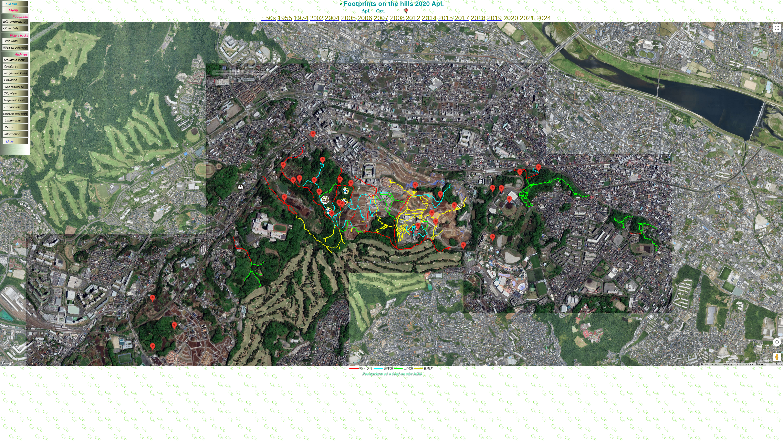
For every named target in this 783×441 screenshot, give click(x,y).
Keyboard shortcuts (710, 364)
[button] (313, 134)
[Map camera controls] (777, 342)
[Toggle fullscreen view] (777, 28)
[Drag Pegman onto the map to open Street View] (777, 357)
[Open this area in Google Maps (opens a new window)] (7, 363)
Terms (779, 364)
